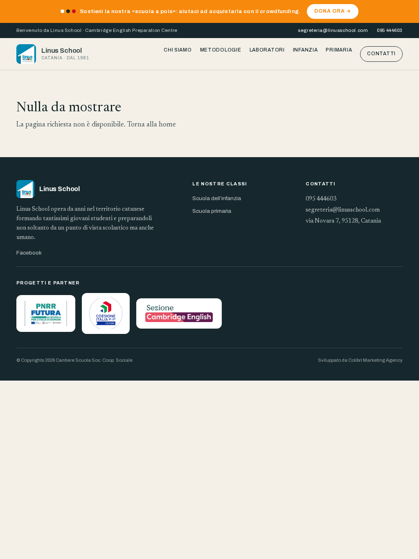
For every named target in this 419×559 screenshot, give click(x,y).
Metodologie (220, 50)
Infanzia (305, 50)
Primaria (339, 50)
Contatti (381, 53)
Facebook (29, 253)
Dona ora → (332, 11)
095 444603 (390, 30)
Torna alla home (151, 125)
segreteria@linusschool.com (333, 30)
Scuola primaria (211, 211)
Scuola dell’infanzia (216, 198)
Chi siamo (177, 50)
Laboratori (267, 50)
